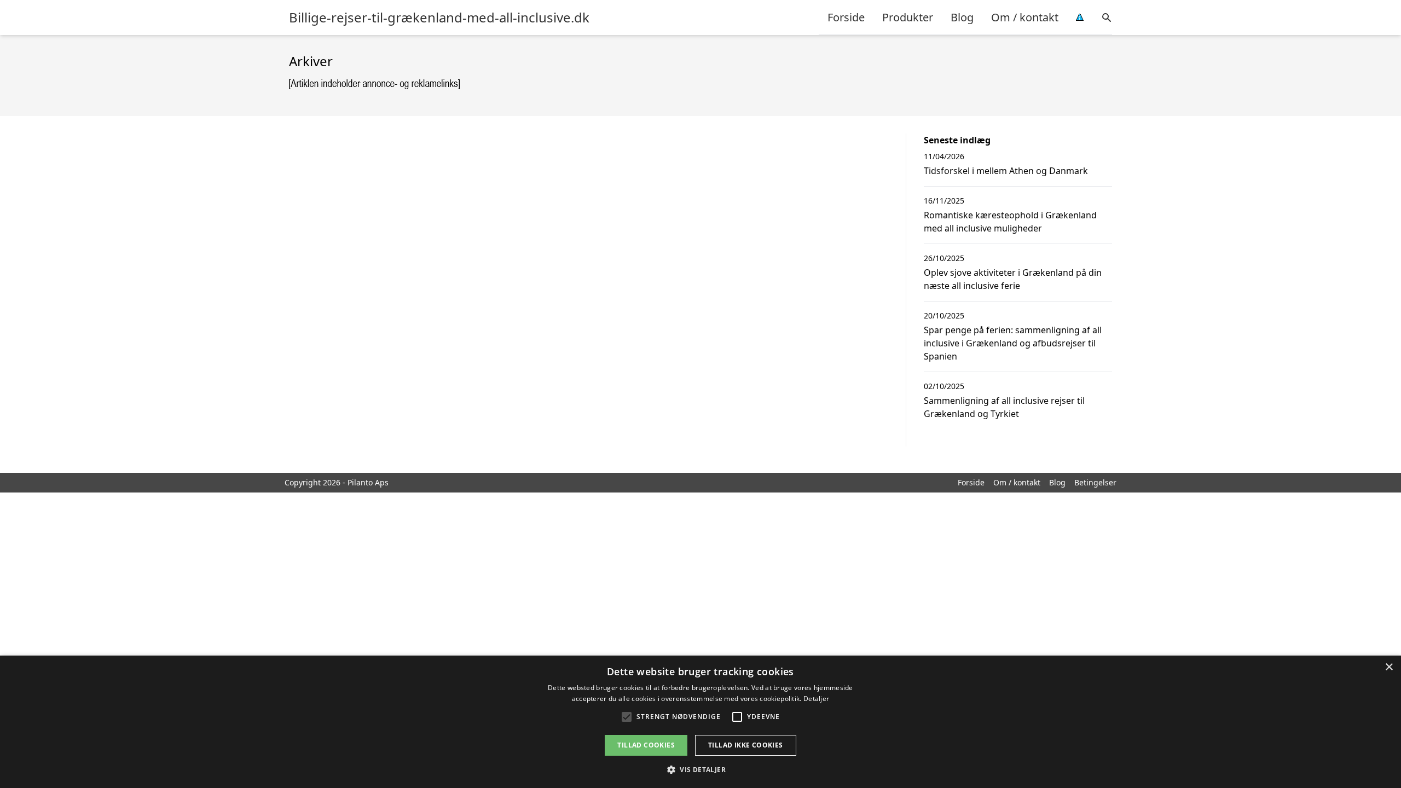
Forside (846, 17)
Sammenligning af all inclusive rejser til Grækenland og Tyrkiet (1004, 407)
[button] (700, 769)
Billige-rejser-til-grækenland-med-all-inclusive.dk (439, 17)
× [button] (1389, 667)
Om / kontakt (1024, 17)
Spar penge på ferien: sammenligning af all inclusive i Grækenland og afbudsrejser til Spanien (1013, 343)
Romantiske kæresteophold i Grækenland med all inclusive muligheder (1010, 221)
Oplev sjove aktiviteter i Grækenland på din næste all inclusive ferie (1013, 279)
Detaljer (816, 698)
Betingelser (1095, 482)
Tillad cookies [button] (646, 745)
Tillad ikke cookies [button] (745, 745)
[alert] (700, 722)
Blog (962, 17)
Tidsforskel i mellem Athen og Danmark (1006, 171)
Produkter (907, 17)
